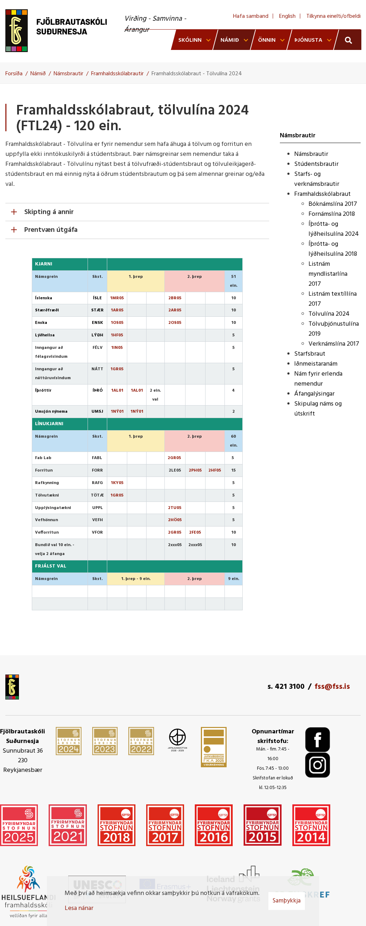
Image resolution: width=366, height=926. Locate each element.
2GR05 (174, 458)
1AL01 (117, 390)
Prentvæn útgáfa (51, 230)
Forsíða (14, 73)
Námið (38, 73)
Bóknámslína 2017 (332, 204)
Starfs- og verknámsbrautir (316, 179)
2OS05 (175, 322)
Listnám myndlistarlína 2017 (327, 274)
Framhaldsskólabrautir (117, 73)
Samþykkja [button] (287, 901)
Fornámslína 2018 (331, 214)
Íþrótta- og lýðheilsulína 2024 (333, 229)
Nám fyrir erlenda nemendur (318, 379)
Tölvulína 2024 (329, 314)
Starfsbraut (309, 354)
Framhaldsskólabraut (322, 194)
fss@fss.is (332, 687)
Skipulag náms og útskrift (318, 409)
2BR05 (175, 298)
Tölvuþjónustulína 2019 (333, 329)
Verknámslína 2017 (333, 344)
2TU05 (175, 508)
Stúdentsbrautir (316, 164)
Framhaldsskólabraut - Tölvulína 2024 (197, 73)
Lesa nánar (79, 908)
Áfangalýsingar (314, 394)
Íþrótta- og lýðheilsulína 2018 (332, 249)
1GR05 (117, 495)
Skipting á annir (49, 212)
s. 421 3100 (286, 687)
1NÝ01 (117, 411)
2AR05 (175, 310)
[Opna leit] (347, 40)
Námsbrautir (68, 73)
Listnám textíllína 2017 (332, 299)
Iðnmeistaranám (315, 364)
